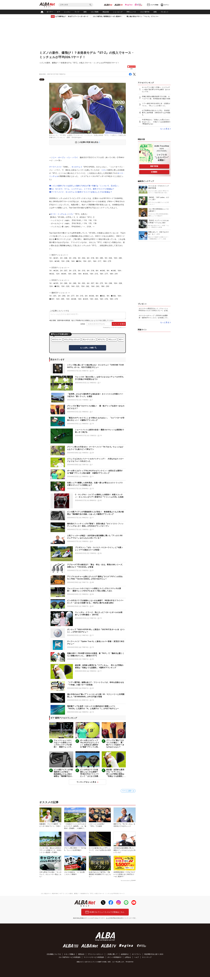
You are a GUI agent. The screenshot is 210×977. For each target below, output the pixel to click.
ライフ (77, 12)
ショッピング (117, 12)
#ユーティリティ (89, 339)
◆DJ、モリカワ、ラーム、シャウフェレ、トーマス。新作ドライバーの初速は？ (81, 189)
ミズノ (104, 170)
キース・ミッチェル (58, 214)
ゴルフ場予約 (144, 12)
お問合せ (128, 957)
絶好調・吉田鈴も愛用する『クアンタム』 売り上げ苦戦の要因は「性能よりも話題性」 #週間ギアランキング (115, 774)
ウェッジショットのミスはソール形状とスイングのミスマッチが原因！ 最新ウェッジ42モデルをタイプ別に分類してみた (63, 745)
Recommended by (126, 880)
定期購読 (154, 172)
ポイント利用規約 (113, 957)
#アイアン (102, 339)
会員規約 (124, 954)
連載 (155, 12)
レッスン (67, 12)
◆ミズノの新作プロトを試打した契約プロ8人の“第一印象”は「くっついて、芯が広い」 (84, 186)
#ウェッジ (112, 339)
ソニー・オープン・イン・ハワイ (64, 157)
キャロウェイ (77, 167)
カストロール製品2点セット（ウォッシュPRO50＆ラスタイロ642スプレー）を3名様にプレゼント (154, 310)
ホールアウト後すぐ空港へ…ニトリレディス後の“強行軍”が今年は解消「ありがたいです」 (156, 89)
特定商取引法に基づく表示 (153, 954)
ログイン (166, 5)
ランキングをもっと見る (86, 782)
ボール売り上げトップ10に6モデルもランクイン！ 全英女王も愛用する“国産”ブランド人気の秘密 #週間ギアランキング (89, 745)
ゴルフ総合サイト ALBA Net (49, 893)
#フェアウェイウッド (72, 339)
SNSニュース (131, 12)
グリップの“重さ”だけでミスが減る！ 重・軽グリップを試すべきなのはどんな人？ (115, 743)
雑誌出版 (106, 12)
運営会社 (81, 954)
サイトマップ (146, 957)
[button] (87, 368)
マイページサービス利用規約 (94, 957)
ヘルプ (136, 957)
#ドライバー (56, 339)
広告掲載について (53, 954)
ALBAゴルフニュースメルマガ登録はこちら (106, 912)
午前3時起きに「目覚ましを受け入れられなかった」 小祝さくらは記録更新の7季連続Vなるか (156, 122)
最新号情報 (154, 166)
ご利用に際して (112, 954)
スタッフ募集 (68, 954)
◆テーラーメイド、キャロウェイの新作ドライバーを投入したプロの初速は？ (80, 192)
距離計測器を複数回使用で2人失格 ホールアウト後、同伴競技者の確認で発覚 (156, 98)
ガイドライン (136, 954)
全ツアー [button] (50, 12)
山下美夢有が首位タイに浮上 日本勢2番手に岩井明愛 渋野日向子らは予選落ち (156, 113)
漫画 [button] (85, 12)
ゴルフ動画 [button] (95, 12)
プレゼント (165, 12)
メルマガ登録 (154, 5)
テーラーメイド (55, 167)
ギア (58, 12)
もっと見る (164, 129)
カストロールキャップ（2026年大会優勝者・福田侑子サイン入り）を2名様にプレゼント (154, 317)
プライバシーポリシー (95, 954)
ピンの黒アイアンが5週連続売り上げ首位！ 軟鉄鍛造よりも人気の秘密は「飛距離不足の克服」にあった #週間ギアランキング (63, 775)
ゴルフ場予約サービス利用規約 (70, 957)
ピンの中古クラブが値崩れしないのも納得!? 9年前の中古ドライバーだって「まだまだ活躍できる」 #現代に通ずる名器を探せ (90, 775)
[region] (87, 79)
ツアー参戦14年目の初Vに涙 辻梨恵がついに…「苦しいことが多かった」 (156, 105)
